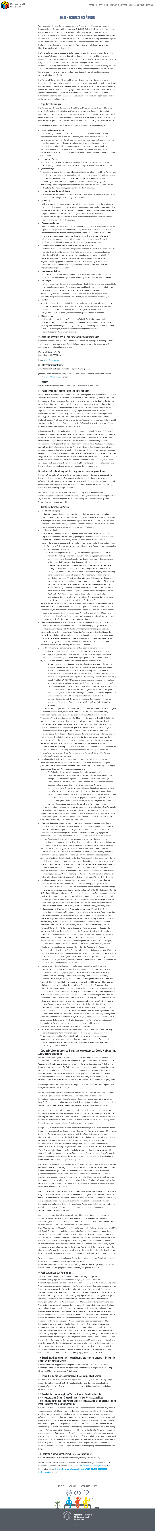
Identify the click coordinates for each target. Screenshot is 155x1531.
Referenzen (103, 5)
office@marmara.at (51, 360)
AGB (95, 1486)
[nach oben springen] (77, 1524)
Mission (149, 5)
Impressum (72, 1486)
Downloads (134, 5)
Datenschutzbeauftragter (91, 1466)
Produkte (93, 5)
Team (142, 5)
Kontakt (61, 1486)
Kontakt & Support (118, 5)
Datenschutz (85, 1486)
